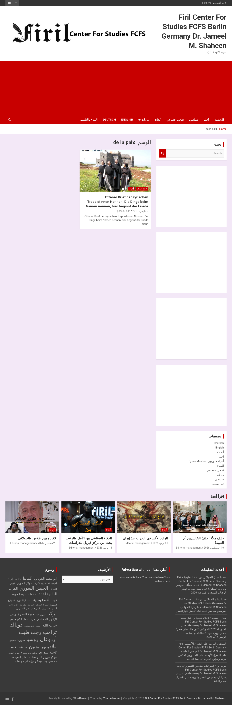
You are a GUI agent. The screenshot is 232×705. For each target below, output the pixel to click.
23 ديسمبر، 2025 (47, 543)
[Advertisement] (116, 88)
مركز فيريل (14, 653)
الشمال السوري (23, 600)
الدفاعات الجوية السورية (24, 594)
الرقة (55, 600)
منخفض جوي (50, 661)
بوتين (18, 608)
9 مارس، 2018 (140, 211)
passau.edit (123, 211)
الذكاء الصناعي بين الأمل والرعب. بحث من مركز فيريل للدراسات (88, 540)
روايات (145, 119)
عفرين (12, 640)
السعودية (42, 599)
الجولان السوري (25, 583)
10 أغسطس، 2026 (214, 547)
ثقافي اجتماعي (175, 119)
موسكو (38, 661)
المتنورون (46, 608)
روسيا (32, 639)
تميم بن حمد (41, 614)
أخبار (206, 119)
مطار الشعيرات (19, 657)
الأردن (54, 583)
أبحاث (157, 119)
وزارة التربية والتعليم (24, 661)
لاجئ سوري (48, 652)
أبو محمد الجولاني (45, 578)
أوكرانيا (18, 579)
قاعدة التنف (22, 647)
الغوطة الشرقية (27, 604)
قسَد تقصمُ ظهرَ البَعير (189, 611)
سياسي (193, 119)
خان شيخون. (29, 626)
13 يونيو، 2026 (104, 547)
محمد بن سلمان (29, 652)
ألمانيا (27, 578)
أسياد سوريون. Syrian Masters (206, 461)
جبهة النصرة (26, 614)
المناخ (220, 465)
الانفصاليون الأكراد (42, 583)
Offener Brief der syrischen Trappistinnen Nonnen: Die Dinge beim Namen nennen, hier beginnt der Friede (117, 201)
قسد (13, 647)
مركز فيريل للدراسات (43, 657)
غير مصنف (218, 483)
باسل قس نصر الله (31, 608)
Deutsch (109, 119)
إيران (10, 578)
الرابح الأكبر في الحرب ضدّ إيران (145, 538)
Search (162, 153)
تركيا (52, 614)
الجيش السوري (33, 588)
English (127, 119)
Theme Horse (111, 698)
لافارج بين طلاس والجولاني (37, 538)
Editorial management (189, 547)
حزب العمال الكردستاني (22, 619)
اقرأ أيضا (217, 496)
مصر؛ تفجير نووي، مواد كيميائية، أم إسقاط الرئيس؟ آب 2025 (201, 633)
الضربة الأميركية (42, 605)
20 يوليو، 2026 (160, 543)
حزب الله (50, 625)
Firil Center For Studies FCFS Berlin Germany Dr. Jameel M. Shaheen (185, 698)
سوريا (21, 640)
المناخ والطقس (89, 119)
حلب (38, 625)
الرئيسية (219, 119)
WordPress (80, 698)
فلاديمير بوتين (43, 646)
